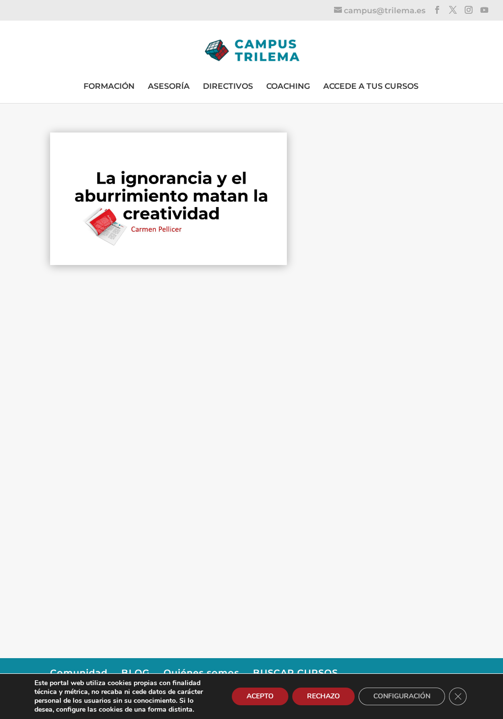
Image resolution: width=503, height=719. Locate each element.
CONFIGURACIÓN (401, 696)
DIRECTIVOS (228, 86)
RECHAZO (323, 696)
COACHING (288, 86)
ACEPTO (260, 696)
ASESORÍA (169, 86)
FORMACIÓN (109, 86)
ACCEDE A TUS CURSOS (371, 86)
